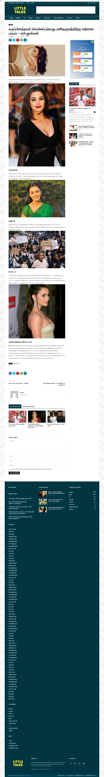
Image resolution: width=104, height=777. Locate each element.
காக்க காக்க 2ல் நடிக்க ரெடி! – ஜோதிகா (19, 383)
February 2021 (12, 674)
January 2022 (12, 648)
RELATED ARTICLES (15, 406)
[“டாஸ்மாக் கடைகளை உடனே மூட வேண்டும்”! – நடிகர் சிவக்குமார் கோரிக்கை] (73, 136)
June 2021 (11, 665)
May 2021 (11, 667)
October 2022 (12, 626)
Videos (78, 18)
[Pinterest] (17, 40)
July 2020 (11, 691)
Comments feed (13, 745)
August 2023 (12, 602)
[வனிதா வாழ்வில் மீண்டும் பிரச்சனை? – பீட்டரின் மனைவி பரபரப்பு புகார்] (43, 509)
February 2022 (12, 645)
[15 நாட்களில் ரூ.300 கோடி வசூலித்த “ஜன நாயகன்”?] (17, 417)
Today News (12, 723)
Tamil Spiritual (58, 18)
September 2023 (13, 599)
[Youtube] (94, 3)
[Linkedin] (25, 40)
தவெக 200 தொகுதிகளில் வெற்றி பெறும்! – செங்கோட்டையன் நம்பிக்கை (86, 126)
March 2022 (12, 643)
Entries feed (12, 743)
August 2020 (12, 689)
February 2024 (12, 587)
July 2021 (11, 662)
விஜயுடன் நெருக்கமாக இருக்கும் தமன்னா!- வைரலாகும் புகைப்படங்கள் (56, 492)
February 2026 (12, 536)
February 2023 (12, 616)
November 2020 (13, 682)
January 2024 (12, 590)
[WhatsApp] (21, 40)
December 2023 (13, 592)
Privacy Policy (62, 775)
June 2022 (11, 636)
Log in (10, 740)
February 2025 (12, 563)
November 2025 (13, 541)
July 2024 (11, 580)
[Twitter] (91, 3)
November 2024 (13, 570)
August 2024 (12, 577)
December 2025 (13, 539)
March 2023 (12, 614)
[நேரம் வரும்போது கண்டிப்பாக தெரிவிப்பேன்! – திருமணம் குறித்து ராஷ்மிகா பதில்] (37, 417)
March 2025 (12, 560)
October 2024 (12, 573)
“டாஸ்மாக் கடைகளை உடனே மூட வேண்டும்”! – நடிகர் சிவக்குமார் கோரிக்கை (85, 135)
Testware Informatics (26, 775)
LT (27, 3)
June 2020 (11, 694)
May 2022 (11, 638)
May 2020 (11, 696)
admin (11, 36)
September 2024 (13, 575)
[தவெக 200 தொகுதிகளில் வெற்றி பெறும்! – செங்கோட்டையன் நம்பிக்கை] (73, 128)
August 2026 (12, 529)
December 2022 (13, 621)
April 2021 (11, 669)
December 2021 (13, 650)
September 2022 (13, 628)
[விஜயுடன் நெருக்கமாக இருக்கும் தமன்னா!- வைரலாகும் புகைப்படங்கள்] (43, 494)
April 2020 (11, 699)
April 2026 (11, 534)
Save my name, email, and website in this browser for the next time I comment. (31, 469)
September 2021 (13, 657)
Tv (24, 18)
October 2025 (12, 544)
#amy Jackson (17, 363)
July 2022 (11, 633)
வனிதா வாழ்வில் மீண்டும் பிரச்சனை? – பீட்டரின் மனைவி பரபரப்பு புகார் (56, 508)
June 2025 (11, 553)
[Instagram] (89, 3)
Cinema (17, 18)
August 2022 (12, 631)
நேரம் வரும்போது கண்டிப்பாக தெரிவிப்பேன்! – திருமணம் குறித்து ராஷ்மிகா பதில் (35, 425)
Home (11, 18)
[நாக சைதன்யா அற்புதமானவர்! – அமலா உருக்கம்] (56, 417)
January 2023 (12, 619)
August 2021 (12, 660)
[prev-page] (10, 431)
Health (38, 18)
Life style (47, 18)
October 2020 (12, 684)
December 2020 (13, 679)
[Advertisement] (65, 10)
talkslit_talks (72, 112)
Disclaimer (70, 775)
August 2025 (12, 548)
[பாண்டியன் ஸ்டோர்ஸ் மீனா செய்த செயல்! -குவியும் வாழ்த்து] (43, 502)
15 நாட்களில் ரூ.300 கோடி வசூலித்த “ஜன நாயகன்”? (20, 498)
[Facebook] (86, 3)
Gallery (69, 18)
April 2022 (11, 640)
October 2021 (12, 655)
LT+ (31, 3)
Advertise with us (90, 775)
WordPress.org (13, 748)
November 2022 (13, 623)
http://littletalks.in (23, 394)
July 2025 (11, 551)
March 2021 (12, 672)
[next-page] (12, 431)
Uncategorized (13, 728)
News (30, 18)
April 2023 (11, 611)
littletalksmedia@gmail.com (43, 769)
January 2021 (12, 677)
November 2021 (13, 652)
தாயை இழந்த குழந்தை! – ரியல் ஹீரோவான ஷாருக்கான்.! (54, 384)
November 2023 (13, 594)
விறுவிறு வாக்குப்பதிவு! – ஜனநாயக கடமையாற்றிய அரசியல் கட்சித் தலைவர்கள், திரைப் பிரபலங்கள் (86, 143)
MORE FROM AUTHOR (28, 406)
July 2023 (11, 604)
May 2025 (11, 556)
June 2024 (11, 582)
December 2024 (13, 568)
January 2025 (12, 565)
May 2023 (11, 609)
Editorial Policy (79, 775)
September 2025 (13, 546)
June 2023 (11, 606)
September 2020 (13, 686)
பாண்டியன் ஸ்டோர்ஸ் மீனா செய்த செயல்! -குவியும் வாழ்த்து (55, 500)
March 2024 (12, 585)
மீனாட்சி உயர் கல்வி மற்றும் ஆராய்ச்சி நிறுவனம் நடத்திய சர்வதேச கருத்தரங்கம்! (20, 517)
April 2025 (11, 558)
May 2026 (11, 531)
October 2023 (12, 597)
